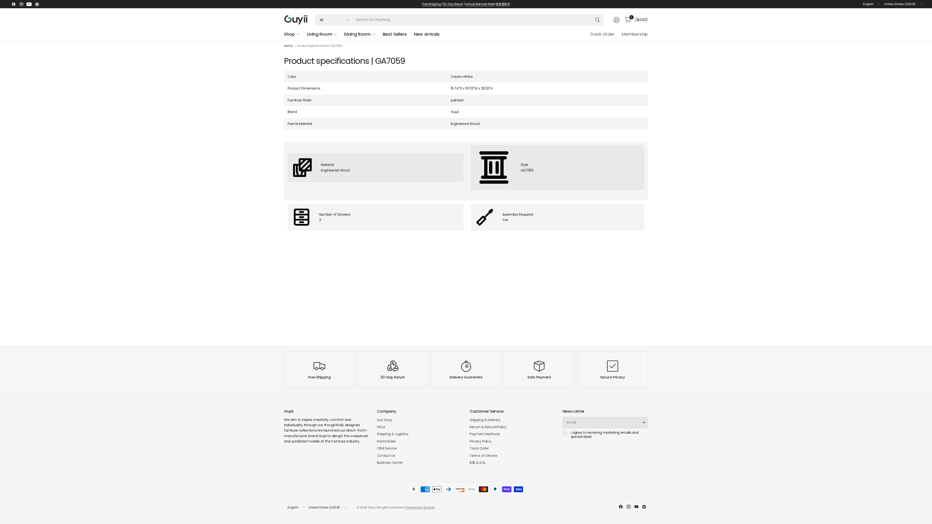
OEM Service (387, 448)
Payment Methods (485, 434)
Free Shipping (431, 4)
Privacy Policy (480, 441)
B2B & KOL (478, 462)
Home (288, 45)
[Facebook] (13, 4)
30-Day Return (453, 4)
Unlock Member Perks (479, 4)
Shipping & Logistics (393, 434)
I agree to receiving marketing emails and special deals (605, 435)
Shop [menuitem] (289, 34)
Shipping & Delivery (485, 420)
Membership (635, 34)
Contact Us (386, 455)
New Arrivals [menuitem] (427, 34)
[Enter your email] (643, 422)
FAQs (381, 427)
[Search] (597, 19)
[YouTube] (29, 4)
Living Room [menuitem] (319, 34)
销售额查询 (503, 4)
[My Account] (616, 19)
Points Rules (386, 441)
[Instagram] (21, 4)
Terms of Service (483, 455)
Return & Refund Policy (488, 427)
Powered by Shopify (420, 507)
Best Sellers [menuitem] (395, 34)
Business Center (390, 462)
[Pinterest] (37, 4)
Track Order (602, 34)
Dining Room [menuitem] (357, 34)
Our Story (384, 420)
